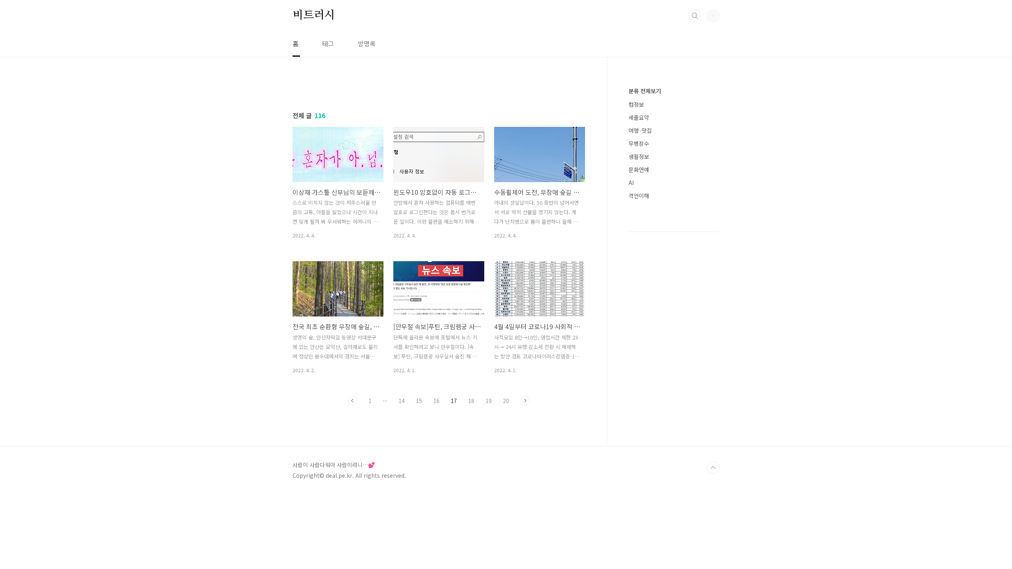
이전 (352, 400)
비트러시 (314, 15)
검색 (695, 16)
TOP (713, 468)
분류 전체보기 (645, 91)
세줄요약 (639, 117)
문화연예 (639, 169)
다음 (525, 400)
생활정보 (639, 156)
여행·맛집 (640, 130)
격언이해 (639, 196)
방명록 (367, 43)
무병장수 (639, 143)
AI (631, 183)
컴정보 (636, 104)
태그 (328, 43)
